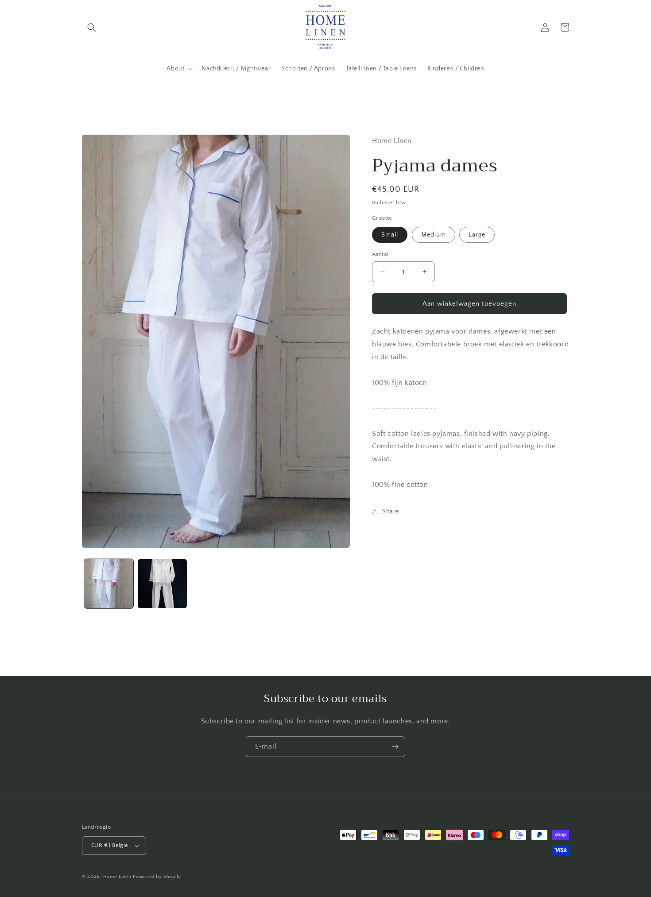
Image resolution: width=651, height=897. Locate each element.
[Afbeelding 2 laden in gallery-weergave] (162, 583)
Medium (433, 234)
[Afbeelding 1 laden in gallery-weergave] (108, 583)
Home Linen (117, 876)
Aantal (380, 254)
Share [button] (390, 511)
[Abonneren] (395, 746)
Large (477, 234)
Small (389, 234)
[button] (91, 27)
